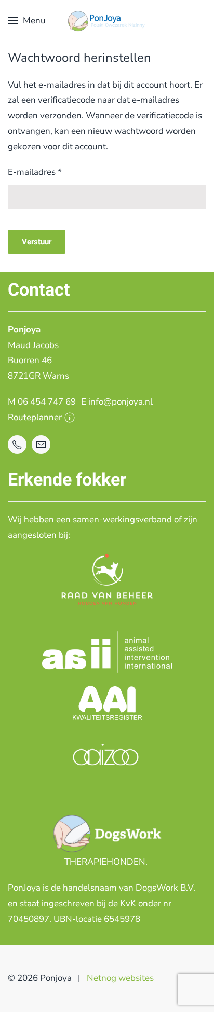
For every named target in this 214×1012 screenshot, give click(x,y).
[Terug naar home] (107, 20)
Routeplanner (35, 417)
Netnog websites (120, 978)
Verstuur (36, 241)
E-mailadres (35, 172)
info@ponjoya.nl (120, 402)
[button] (27, 20)
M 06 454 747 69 (42, 402)
